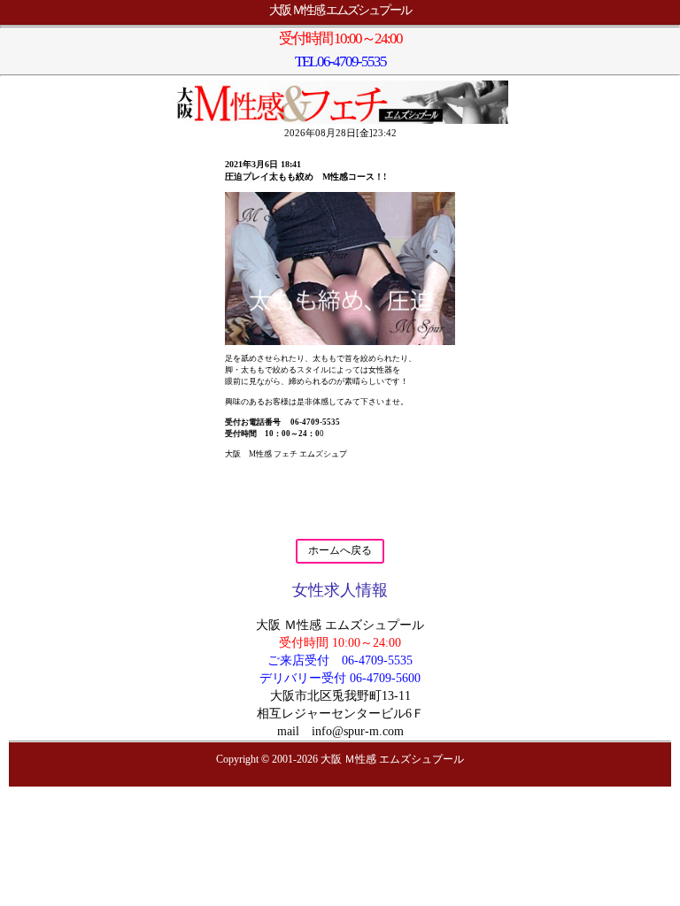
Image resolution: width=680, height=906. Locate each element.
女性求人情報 (340, 590)
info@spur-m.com (358, 731)
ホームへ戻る (340, 550)
